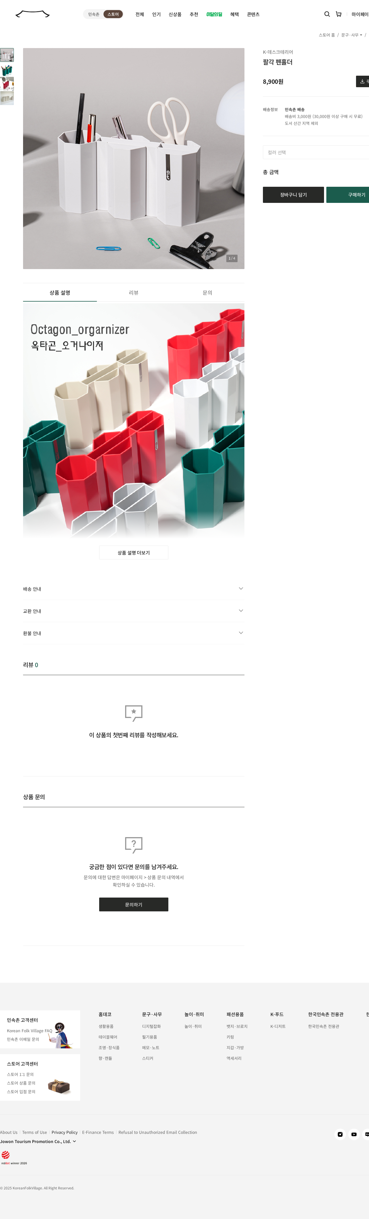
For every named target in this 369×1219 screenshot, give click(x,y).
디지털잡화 (151, 1026)
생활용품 (106, 1026)
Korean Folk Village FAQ (29, 1030)
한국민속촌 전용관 (323, 1026)
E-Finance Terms (98, 1132)
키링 (230, 1037)
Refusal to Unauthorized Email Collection (157, 1132)
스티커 (147, 1058)
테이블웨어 (108, 1037)
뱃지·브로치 (237, 1026)
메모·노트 (150, 1047)
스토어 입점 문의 (21, 1091)
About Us (9, 1132)
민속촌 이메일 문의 (23, 1039)
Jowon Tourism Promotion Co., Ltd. (35, 1141)
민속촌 (93, 14)
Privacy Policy (65, 1132)
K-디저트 (278, 1026)
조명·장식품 (109, 1047)
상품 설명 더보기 (134, 552)
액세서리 (234, 1058)
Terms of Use (34, 1132)
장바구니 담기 (293, 194)
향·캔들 (105, 1058)
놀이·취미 (193, 1026)
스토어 (113, 14)
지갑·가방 (235, 1047)
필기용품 (149, 1037)
